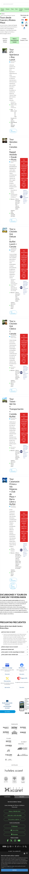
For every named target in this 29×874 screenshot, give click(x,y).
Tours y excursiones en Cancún (14, 40)
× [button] (27, 853)
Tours (12, 9)
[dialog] (14, 862)
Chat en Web (15, 830)
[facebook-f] (8, 840)
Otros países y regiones (13, 819)
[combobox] (24, 853)
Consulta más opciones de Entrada (13, 586)
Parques (7, 9)
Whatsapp (15, 826)
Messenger (15, 834)
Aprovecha (7, 687)
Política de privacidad (8, 867)
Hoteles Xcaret (21, 9)
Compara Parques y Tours (24, 39)
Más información (13, 131)
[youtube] (20, 840)
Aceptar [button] (15, 870)
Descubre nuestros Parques (5, 40)
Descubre (7, 674)
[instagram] (16, 840)
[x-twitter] (12, 840)
